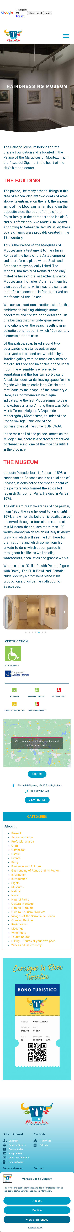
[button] (66, 36)
